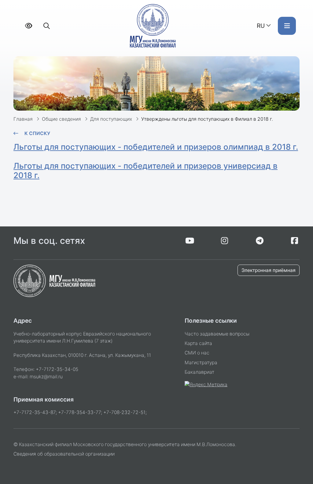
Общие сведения (61, 119)
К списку (37, 133)
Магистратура (201, 362)
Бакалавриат (199, 372)
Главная (23, 119)
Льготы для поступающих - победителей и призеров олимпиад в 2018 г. (155, 147)
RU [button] (261, 25)
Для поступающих (111, 119)
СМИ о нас (197, 353)
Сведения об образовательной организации (64, 454)
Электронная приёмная (268, 270)
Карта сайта (198, 343)
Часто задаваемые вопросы (217, 334)
